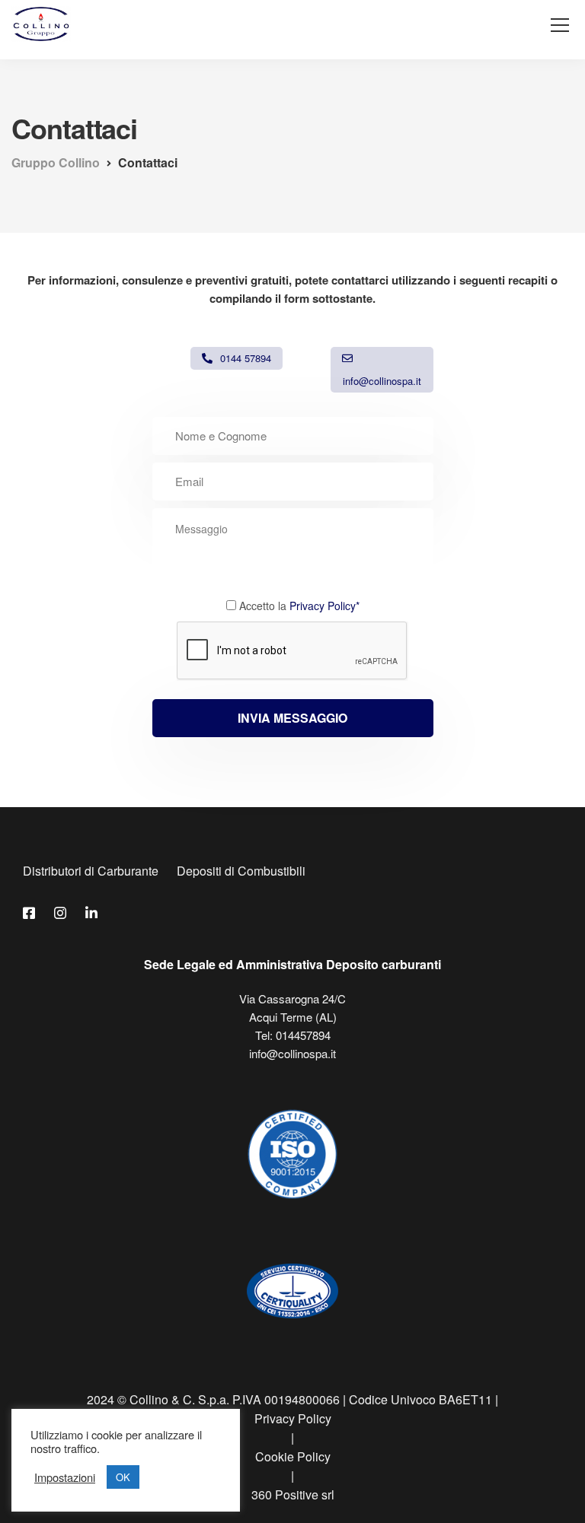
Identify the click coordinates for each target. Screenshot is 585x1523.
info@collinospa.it (382, 381)
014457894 (303, 1035)
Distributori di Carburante (90, 870)
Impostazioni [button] (64, 1477)
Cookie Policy (293, 1456)
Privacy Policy (292, 1418)
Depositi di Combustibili (241, 870)
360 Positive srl (292, 1494)
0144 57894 (245, 358)
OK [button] (123, 1477)
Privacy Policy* (324, 605)
